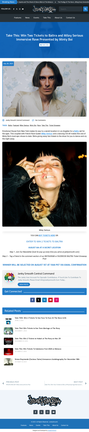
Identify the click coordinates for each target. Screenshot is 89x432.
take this (45, 125)
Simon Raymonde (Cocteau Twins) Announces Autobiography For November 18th (47, 359)
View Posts (23, 284)
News (27, 18)
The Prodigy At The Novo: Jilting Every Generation (67, 2)
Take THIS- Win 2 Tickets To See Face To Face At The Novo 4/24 (40, 318)
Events (36, 18)
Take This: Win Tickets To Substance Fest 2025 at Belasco (38, 349)
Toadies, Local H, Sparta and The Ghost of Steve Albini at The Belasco (24, 2)
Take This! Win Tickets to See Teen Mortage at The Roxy (37, 328)
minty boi (33, 125)
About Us (58, 18)
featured (16, 125)
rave (39, 125)
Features (17, 18)
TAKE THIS (45, 45)
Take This (47, 18)
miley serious (24, 125)
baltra (10, 125)
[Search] (85, 9)
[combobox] (70, 9)
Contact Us (70, 18)
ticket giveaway (54, 125)
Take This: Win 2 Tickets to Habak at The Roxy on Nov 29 (38, 339)
